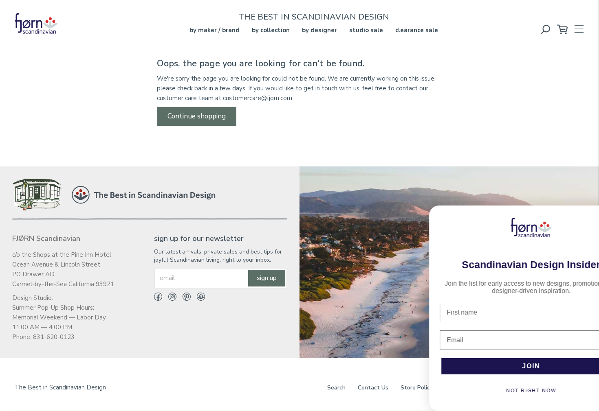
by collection (271, 30)
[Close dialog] (587, 216)
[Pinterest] (183, 298)
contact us (373, 387)
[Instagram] (169, 298)
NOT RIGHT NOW (497, 391)
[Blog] (198, 298)
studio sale (366, 30)
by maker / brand (214, 30)
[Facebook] (158, 298)
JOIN (497, 366)
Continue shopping (196, 116)
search (336, 387)
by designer (319, 30)
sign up (267, 277)
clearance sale (416, 30)
